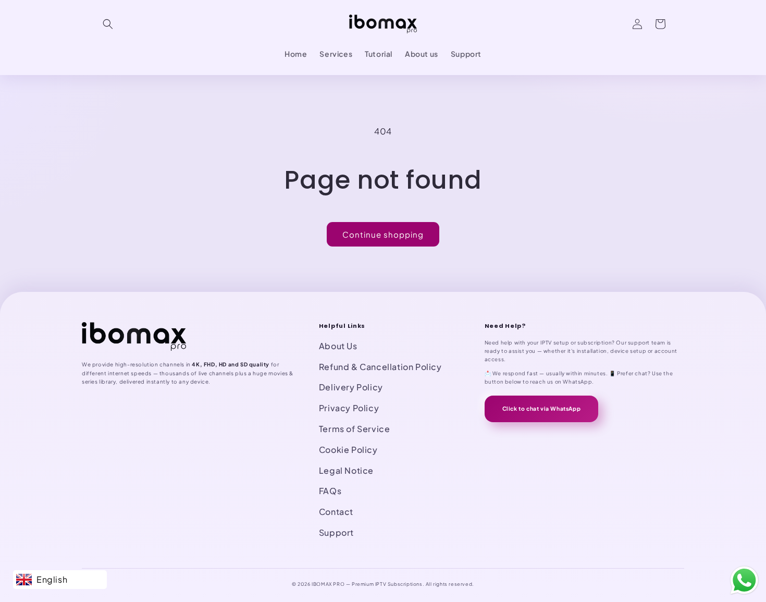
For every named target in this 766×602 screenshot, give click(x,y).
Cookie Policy (348, 449)
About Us (338, 345)
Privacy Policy (349, 407)
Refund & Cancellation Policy (380, 366)
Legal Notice (346, 470)
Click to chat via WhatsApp (541, 408)
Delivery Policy (351, 387)
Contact (336, 511)
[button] (107, 24)
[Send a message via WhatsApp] (744, 580)
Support (336, 532)
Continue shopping (383, 234)
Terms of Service (354, 428)
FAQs (330, 490)
